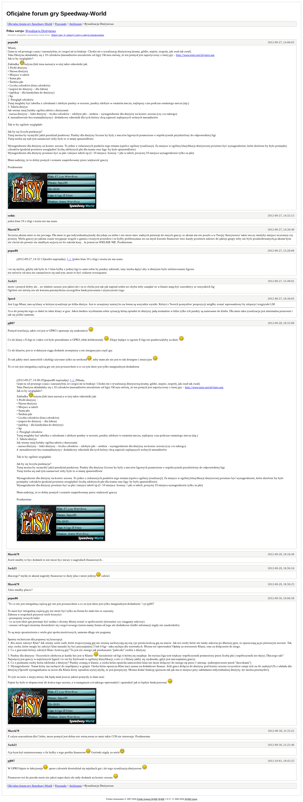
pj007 (11, 323)
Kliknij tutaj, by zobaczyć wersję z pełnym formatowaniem (77, 35)
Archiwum (75, 24)
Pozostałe (61, 24)
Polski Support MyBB (147, 799)
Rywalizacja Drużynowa (41, 31)
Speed (11, 298)
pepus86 (13, 42)
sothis (11, 215)
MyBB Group (191, 799)
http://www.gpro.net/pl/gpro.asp (195, 55)
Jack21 (12, 281)
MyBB (161, 799)
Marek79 (13, 229)
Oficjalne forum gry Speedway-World (56, 13)
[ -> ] (70, 259)
